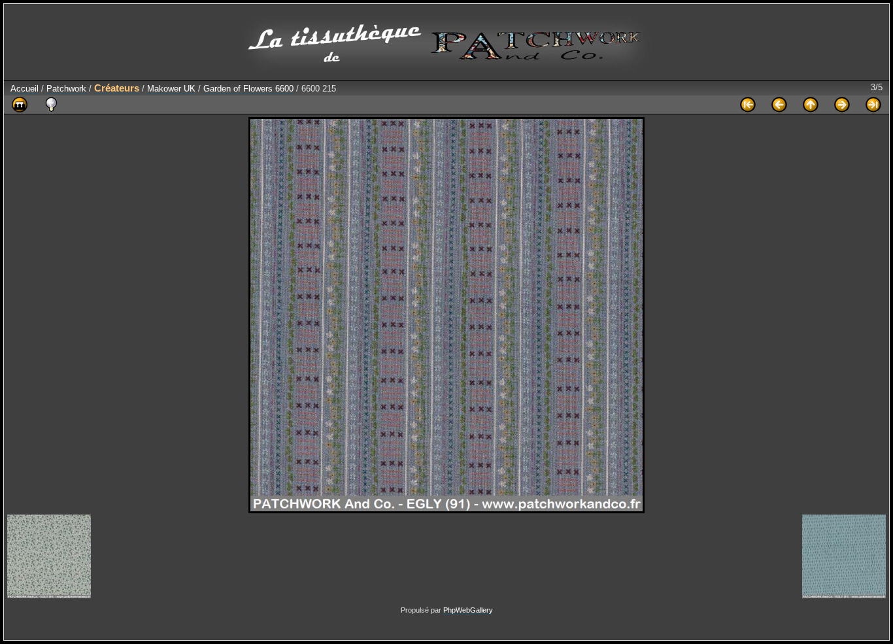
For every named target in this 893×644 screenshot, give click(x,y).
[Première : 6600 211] (748, 104)
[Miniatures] (810, 104)
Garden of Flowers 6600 (248, 88)
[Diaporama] (19, 104)
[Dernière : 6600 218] (873, 104)
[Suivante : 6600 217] (842, 104)
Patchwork (66, 88)
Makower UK (171, 88)
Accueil (24, 88)
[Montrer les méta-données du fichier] (51, 104)
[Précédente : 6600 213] (779, 104)
